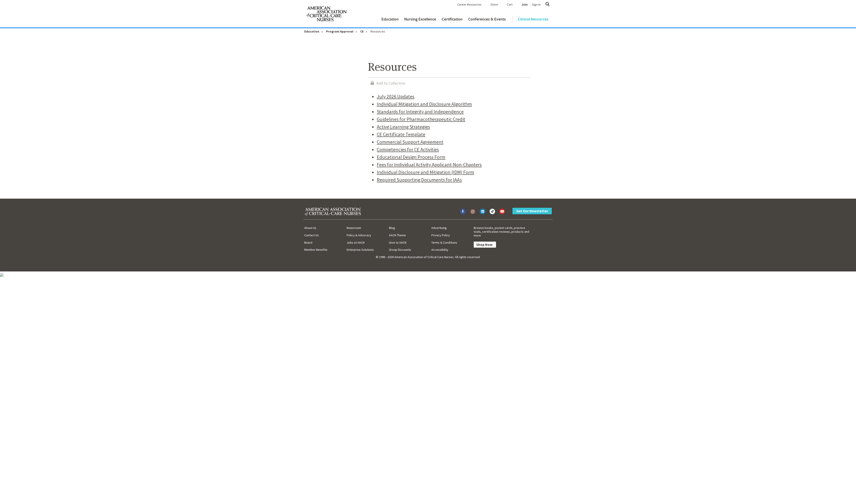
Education (390, 19)
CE (362, 31)
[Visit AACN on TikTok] (492, 211)
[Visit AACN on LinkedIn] (482, 211)
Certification (452, 19)
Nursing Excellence (420, 19)
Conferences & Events (487, 19)
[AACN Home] (326, 14)
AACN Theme (397, 235)
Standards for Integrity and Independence (420, 111)
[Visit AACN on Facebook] (463, 211)
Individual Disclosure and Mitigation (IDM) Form (425, 172)
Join (524, 4)
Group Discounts (400, 250)
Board (308, 242)
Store (494, 4)
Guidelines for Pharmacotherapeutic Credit (421, 119)
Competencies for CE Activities (408, 149)
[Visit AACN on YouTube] (502, 211)
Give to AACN (397, 242)
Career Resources (469, 4)
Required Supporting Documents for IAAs (419, 180)
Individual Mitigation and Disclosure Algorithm (424, 104)
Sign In (536, 4)
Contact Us (311, 235)
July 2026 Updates (395, 96)
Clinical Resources (533, 19)
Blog (392, 228)
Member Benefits (315, 250)
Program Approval (339, 31)
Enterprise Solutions (360, 250)
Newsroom (354, 228)
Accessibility (439, 250)
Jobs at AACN (355, 242)
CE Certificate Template (401, 134)
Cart (509, 4)
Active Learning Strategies (403, 127)
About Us (310, 228)
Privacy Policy (440, 235)
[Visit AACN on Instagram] (472, 211)
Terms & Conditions (444, 242)
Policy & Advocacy (359, 235)
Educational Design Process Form (411, 157)
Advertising (439, 228)
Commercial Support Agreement (410, 142)
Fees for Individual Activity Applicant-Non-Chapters (429, 164)
